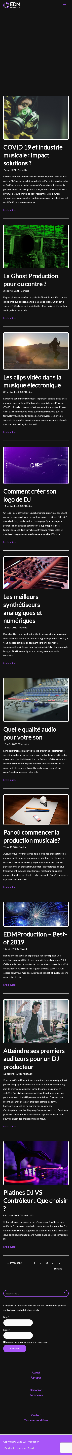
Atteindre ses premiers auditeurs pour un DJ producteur (34, 1058)
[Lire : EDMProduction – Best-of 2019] (36, 913)
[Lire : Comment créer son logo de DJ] (36, 464)
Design (28, 392)
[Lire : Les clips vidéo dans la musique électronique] (36, 350)
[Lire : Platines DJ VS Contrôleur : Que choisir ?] (36, 1162)
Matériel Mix (27, 1215)
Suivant (59, 1268)
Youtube (21, 1448)
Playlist (23, 949)
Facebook (9, 1448)
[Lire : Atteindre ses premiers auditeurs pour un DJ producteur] (36, 1020)
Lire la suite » (9, 210)
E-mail (31, 1448)
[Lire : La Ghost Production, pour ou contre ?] (36, 246)
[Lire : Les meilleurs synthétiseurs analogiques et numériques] (36, 572)
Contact (36, 1415)
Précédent (14, 1262)
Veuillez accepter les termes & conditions (27, 1342)
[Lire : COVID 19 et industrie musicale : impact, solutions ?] (36, 117)
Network (28, 1073)
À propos (36, 1377)
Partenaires (36, 1395)
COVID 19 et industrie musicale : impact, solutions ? (33, 155)
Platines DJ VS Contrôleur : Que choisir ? (35, 1200)
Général (25, 290)
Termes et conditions (36, 1420)
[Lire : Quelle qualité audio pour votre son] (36, 699)
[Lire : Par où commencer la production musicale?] (36, 809)
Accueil (36, 1372)
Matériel (23, 627)
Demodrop (36, 1389)
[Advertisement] (36, 48)
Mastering (24, 744)
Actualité (22, 169)
